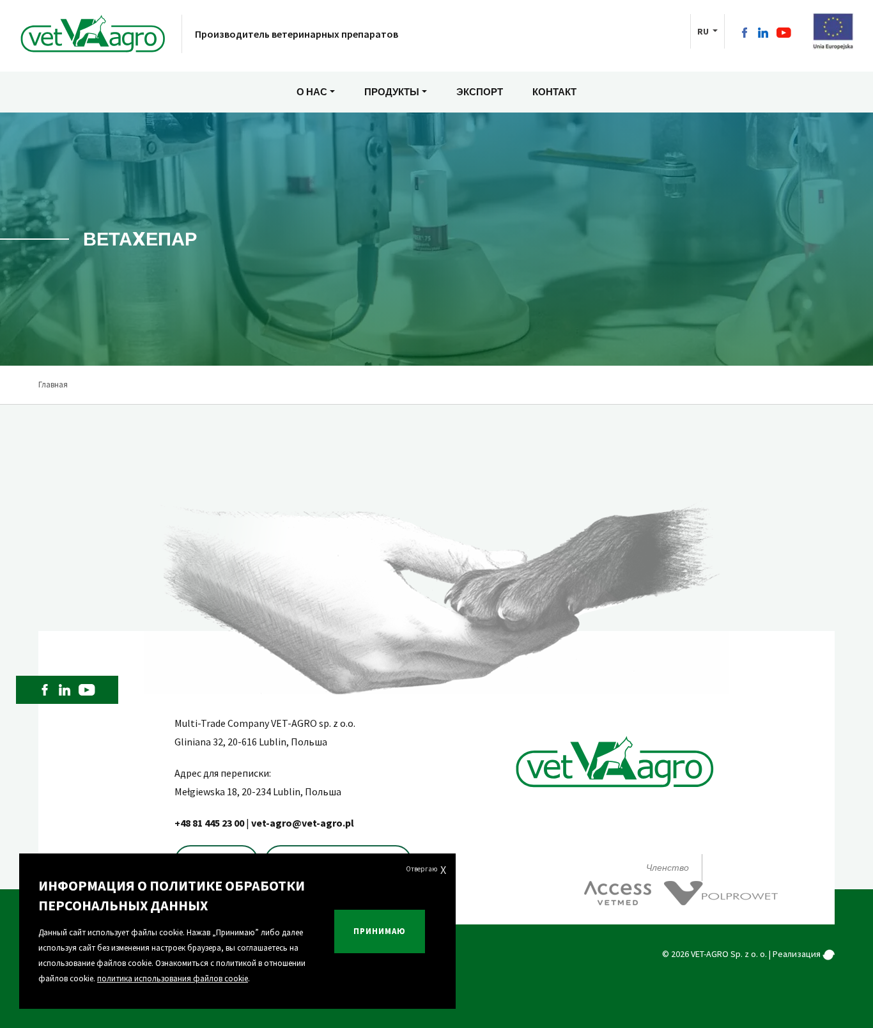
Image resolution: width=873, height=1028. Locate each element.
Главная (53, 384)
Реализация (798, 954)
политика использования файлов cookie (172, 978)
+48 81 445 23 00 (210, 822)
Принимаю (379, 931)
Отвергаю (426, 869)
